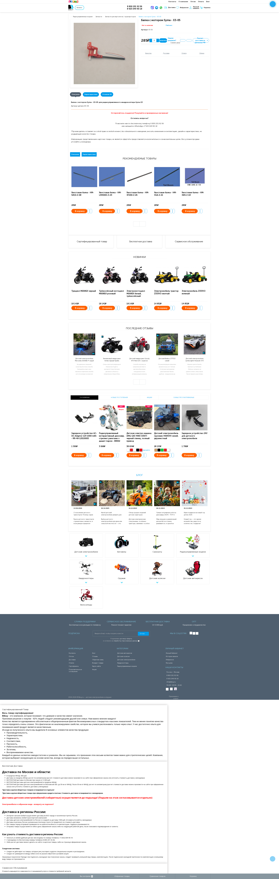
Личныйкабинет (196, 7)
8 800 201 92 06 (172, 675)
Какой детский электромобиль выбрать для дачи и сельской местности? (111, 514)
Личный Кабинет (172, 653)
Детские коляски (123, 656)
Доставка (171, 7)
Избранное (184, 8)
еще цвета (146, 450)
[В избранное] (182, 40)
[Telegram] (157, 7)
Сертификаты (74, 666)
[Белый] (128, 450)
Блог (208, 2)
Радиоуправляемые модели (127, 666)
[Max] (153, 7)
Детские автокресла (124, 653)
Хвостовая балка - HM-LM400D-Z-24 (110, 193)
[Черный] (137, 450)
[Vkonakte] (191, 633)
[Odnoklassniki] (194, 633)
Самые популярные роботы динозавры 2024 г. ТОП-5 (166, 514)
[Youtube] (197, 633)
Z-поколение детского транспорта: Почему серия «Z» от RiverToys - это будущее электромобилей (83, 514)
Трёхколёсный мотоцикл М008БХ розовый (111, 292)
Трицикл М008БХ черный (83, 291)
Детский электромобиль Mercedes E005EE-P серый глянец (84, 360)
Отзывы (95, 656)
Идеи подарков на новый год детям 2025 (194, 514)
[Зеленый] (162, 450)
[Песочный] (155, 450)
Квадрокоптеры (122, 663)
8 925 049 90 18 (172, 679)
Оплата (201, 2)
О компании (183, 2)
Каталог (79, 8)
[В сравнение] (189, 40)
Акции (94, 669)
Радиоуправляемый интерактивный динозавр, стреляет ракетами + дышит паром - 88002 (111, 437)
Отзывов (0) (107, 94)
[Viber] (175, 689)
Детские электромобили (126, 660)
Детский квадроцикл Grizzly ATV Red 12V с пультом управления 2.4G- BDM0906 (139, 360)
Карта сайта (96, 666)
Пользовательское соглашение (75, 670)
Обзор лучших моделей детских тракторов (137, 514)
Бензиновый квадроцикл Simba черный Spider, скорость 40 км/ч (112, 360)
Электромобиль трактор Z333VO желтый (166, 292)
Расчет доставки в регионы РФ (201, 40)
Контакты (172, 2)
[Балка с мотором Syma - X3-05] (104, 53)
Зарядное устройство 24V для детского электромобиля (194, 436)
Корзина (207, 8)
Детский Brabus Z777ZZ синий (167, 360)
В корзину (80, 211)
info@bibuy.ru (171, 682)
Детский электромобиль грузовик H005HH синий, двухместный (166, 436)
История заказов (172, 656)
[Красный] (165, 450)
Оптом (193, 2)
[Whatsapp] (161, 7)
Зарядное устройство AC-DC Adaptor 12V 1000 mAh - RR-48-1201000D (84, 436)
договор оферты (126, 639)
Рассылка (169, 663)
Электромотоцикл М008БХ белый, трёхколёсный (136, 293)
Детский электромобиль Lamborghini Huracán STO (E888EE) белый (194, 360)
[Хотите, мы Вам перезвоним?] (273, 4)
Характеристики (90, 94)
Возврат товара (97, 663)
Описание (75, 94)
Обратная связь (97, 660)
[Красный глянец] (131, 450)
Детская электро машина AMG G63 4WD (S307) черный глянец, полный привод (139, 437)
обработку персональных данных (126, 641)
